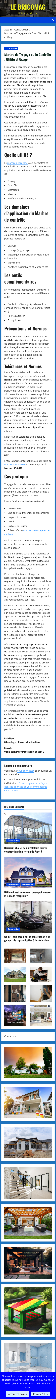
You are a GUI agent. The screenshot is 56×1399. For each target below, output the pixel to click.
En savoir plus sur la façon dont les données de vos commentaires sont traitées (25, 787)
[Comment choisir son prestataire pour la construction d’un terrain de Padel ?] (28, 828)
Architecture (13, 884)
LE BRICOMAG (28, 6)
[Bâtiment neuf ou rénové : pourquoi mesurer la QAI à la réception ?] (28, 872)
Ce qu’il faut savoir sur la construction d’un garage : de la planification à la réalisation (27, 938)
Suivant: (24, 749)
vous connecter (25, 770)
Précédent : (22, 740)
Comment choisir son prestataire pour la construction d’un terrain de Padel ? (25, 849)
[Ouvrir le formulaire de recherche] (53, 20)
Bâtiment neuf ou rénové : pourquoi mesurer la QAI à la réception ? (27, 894)
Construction (11, 48)
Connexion (10, 1036)
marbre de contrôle (15, 464)
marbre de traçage (17, 163)
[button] (4, 20)
